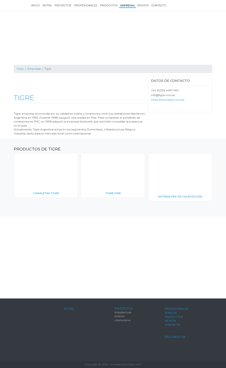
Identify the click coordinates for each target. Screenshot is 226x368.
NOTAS (69, 308)
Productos (174, 317)
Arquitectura (122, 312)
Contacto (172, 324)
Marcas (171, 312)
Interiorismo (122, 320)
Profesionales (176, 308)
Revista (170, 320)
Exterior (119, 316)
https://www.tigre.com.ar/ (167, 99)
